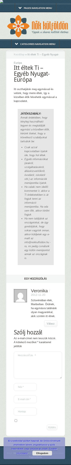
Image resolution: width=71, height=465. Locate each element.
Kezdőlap (19, 54)
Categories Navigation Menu (37, 44)
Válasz (51, 323)
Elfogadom (42, 453)
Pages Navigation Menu (38, 8)
